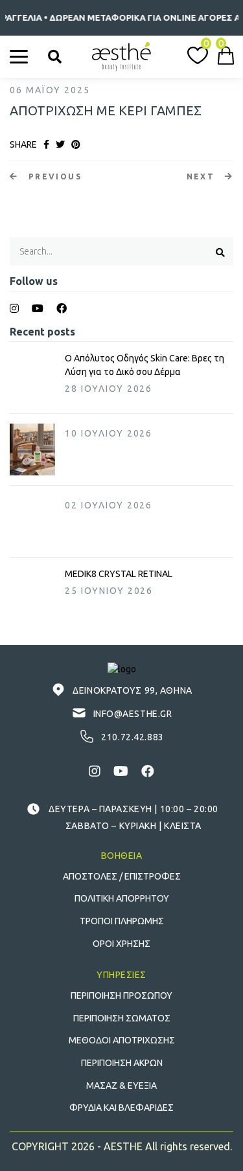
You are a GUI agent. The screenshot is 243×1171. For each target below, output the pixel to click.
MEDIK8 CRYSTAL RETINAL (118, 574)
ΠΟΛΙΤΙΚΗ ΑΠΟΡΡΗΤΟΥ (122, 898)
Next (202, 176)
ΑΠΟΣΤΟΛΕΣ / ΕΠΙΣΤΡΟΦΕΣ (122, 876)
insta (14, 308)
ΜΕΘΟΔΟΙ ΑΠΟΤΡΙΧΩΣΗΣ (122, 1040)
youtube (37, 308)
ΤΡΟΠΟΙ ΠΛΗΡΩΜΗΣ (122, 921)
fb (61, 308)
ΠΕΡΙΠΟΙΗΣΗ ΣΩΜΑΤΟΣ (121, 1018)
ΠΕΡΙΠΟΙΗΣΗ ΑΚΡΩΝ (122, 1063)
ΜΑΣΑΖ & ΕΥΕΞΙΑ (121, 1085)
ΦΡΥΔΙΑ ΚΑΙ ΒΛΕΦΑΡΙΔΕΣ (121, 1107)
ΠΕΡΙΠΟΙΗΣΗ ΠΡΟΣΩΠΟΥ (121, 995)
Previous (53, 176)
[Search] (54, 56)
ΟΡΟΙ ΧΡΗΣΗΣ (121, 943)
